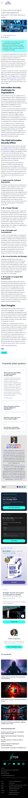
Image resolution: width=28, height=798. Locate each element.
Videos (2, 788)
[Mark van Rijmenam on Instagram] (23, 764)
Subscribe (14, 540)
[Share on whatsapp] (24, 487)
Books (2, 785)
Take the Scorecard (14, 507)
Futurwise (9, 474)
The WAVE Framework (13, 790)
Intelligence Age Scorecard (14, 792)
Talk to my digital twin (14, 647)
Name (5, 527)
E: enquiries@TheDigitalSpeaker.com (8, 775)
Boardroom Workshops (13, 794)
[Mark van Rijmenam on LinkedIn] (5, 764)
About (2, 781)
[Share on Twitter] (20, 487)
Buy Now (14, 582)
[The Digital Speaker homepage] (8, 3)
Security (4, 352)
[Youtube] (12, 447)
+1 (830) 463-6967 (18, 479)
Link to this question (8, 397)
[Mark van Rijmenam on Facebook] (19, 764)
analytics (16, 160)
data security (4, 134)
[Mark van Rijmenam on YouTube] (14, 764)
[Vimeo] (15, 447)
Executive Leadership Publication (15, 781)
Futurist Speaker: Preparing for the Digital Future (13, 747)
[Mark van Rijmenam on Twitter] (9, 764)
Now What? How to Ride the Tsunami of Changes (18, 785)
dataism (11, 54)
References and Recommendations (15, 786)
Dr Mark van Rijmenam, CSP (9, 35)
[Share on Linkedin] (17, 487)
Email (5, 534)
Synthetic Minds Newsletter (14, 788)
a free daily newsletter (17, 48)
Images (2, 786)
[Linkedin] (10, 447)
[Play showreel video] (14, 612)
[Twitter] (7, 447)
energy (17, 283)
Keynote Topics (12, 783)
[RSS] (20, 447)
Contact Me (14, 622)
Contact (2, 792)
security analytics (10, 149)
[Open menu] (2, 3)
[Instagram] (17, 447)
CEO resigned (17, 79)
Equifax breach (10, 78)
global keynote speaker (8, 456)
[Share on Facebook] (22, 487)
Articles (2, 783)
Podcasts (2, 790)
